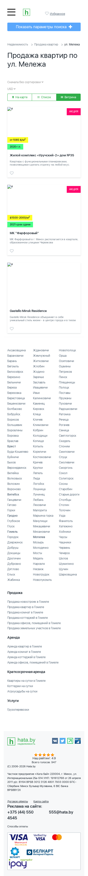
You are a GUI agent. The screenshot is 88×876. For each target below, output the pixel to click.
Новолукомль (42, 580)
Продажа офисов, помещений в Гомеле (34, 623)
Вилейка (13, 473)
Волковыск (14, 478)
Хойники (65, 531)
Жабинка (13, 580)
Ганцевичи (14, 500)
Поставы (64, 393)
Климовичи (40, 425)
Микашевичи (41, 526)
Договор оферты (17, 801)
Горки (11, 510)
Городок (13, 537)
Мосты (37, 553)
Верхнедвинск (16, 467)
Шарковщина (68, 574)
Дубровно (14, 564)
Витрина (70, 97)
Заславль (39, 382)
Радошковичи (68, 409)
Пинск (63, 377)
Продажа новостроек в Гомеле (28, 601)
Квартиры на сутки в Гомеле (26, 680)
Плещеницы (67, 382)
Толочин (64, 510)
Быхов (11, 462)
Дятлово (13, 569)
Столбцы (65, 500)
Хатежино (66, 526)
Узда (62, 515)
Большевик (14, 425)
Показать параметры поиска (41, 27)
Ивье (36, 393)
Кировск (38, 409)
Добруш (12, 547)
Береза (12, 387)
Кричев (38, 462)
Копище (38, 441)
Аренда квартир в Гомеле (24, 646)
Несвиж (38, 569)
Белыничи (14, 382)
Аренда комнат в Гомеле (24, 652)
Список (45, 97)
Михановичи (41, 531)
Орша (62, 355)
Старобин (65, 489)
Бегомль (13, 366)
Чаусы (63, 537)
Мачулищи (40, 521)
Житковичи (41, 361)
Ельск (11, 574)
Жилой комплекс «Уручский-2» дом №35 (42, 155)
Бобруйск (13, 414)
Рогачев (64, 425)
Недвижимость (17, 44)
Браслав (12, 441)
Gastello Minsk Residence (28, 311)
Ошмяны (65, 366)
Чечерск (64, 553)
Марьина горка (43, 515)
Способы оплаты (17, 826)
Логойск (38, 484)
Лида (36, 478)
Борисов (13, 419)
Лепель (38, 473)
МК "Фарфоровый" (24, 233)
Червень (64, 547)
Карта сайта (41, 801)
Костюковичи (42, 457)
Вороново (14, 489)
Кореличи (39, 451)
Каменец (39, 403)
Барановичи (15, 355)
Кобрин (38, 430)
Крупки (38, 467)
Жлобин (38, 366)
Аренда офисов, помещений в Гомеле (32, 662)
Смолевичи (66, 462)
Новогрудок (41, 574)
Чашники (65, 542)
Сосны (63, 484)
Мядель (38, 558)
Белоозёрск (15, 371)
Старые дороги (69, 494)
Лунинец (39, 494)
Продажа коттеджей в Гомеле (27, 617)
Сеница (64, 430)
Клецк (37, 414)
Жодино (38, 371)
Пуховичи (65, 403)
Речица (63, 419)
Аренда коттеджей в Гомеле (26, 657)
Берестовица (16, 398)
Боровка (13, 435)
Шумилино (66, 564)
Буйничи (13, 457)
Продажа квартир (46, 44)
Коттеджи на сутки (20, 686)
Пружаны (65, 398)
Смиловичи (67, 451)
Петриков (65, 371)
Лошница (39, 489)
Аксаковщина (16, 350)
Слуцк (63, 457)
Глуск (11, 526)
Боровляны (14, 430)
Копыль (38, 446)
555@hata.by (61, 812)
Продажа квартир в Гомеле (25, 607)
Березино (13, 377)
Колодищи (40, 435)
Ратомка (64, 414)
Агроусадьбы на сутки (22, 691)
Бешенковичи (16, 403)
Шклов (63, 558)
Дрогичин (14, 558)
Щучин (63, 569)
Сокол (63, 473)
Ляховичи (39, 505)
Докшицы (13, 553)
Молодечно (41, 547)
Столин (64, 505)
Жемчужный (41, 355)
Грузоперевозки (18, 709)
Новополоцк (67, 350)
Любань (38, 500)
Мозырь (38, 542)
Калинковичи (42, 398)
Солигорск (66, 478)
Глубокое (13, 521)
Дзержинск (15, 542)
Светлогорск (67, 435)
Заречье (38, 377)
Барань (12, 361)
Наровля (39, 564)
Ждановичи (41, 350)
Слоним (64, 446)
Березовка (14, 393)
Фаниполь (66, 521)
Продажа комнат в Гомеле (25, 612)
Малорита (40, 510)
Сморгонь (66, 467)
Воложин (13, 484)
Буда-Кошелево (17, 451)
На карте (21, 97)
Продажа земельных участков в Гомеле (34, 628)
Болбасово (14, 409)
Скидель (64, 441)
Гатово (11, 505)
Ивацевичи (40, 387)
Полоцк (64, 387)
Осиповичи (66, 361)
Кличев (38, 419)
